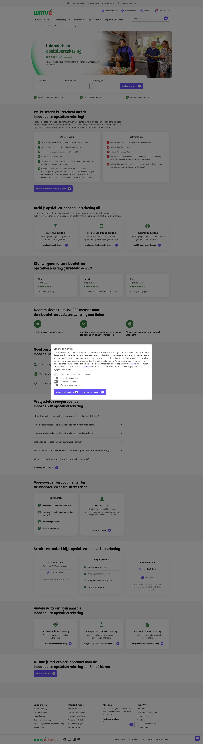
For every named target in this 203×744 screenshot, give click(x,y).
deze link (132, 363)
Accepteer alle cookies (65, 392)
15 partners (86, 366)
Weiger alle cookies (91, 392)
